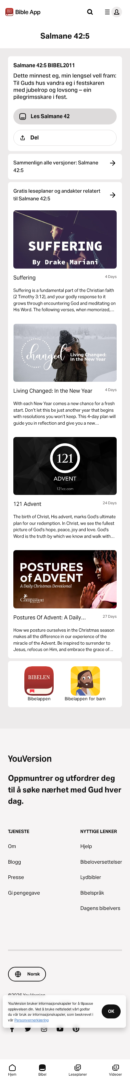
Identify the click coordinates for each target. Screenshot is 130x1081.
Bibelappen (39, 698)
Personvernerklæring (31, 1019)
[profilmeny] (112, 12)
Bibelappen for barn (85, 698)
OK (111, 1011)
